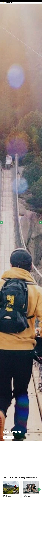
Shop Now (7, 437)
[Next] (40, 222)
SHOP (4, 499)
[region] (21, 489)
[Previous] (1, 222)
